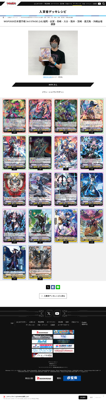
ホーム (3, 17)
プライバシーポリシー (53, 361)
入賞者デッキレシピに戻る (54, 296)
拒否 (91, 397)
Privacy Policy (35, 398)
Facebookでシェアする (53, 287)
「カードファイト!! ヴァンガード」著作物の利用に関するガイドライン (53, 367)
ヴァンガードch (99, 4)
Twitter (49, 313)
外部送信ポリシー (53, 363)
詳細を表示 (98, 397)
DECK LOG (47, 77)
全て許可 (82, 397)
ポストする (48, 287)
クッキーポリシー (53, 365)
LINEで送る (58, 287)
